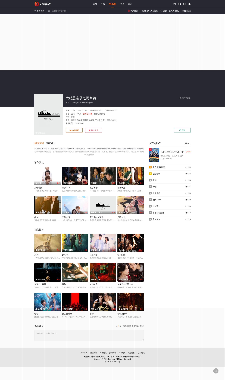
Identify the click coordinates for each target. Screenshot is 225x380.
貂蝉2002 (157, 200)
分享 (182, 130)
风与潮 (65, 255)
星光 (36, 217)
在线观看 (74, 130)
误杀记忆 (156, 174)
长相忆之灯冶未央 (125, 284)
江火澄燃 (121, 255)
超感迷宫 (94, 284)
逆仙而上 (156, 206)
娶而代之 (121, 188)
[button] (40, 143)
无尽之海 (66, 217)
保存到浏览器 (185, 98)
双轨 (64, 284)
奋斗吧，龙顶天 (96, 217)
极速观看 (93, 130)
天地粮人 (156, 219)
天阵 (155, 180)
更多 (188, 143)
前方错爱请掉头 (159, 167)
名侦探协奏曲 (158, 213)
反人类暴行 (67, 314)
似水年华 (94, 188)
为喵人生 (121, 217)
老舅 (36, 255)
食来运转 (156, 193)
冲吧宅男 (38, 188)
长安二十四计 (40, 284)
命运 (155, 187)
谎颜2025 (66, 188)
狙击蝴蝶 (94, 255)
